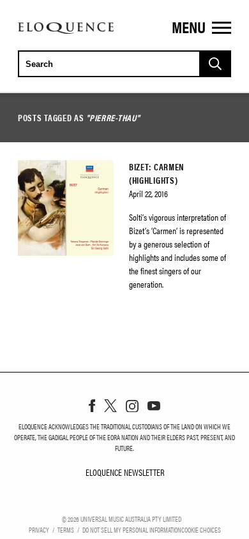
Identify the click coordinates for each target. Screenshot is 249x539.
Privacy (39, 529)
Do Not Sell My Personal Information (131, 529)
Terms (65, 529)
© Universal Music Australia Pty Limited (121, 518)
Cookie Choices (201, 529)
